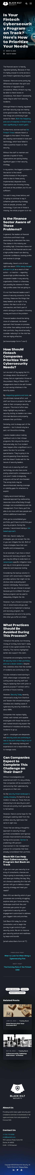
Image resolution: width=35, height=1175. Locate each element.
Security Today (16, 694)
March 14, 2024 (11, 51)
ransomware (8, 562)
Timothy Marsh (11, 53)
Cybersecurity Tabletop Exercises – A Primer (16, 1054)
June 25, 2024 (11, 1021)
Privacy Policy (23, 1167)
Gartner (23, 840)
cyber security (13, 989)
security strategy (17, 992)
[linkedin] (13, 1169)
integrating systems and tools (17, 395)
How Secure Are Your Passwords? (15, 1024)
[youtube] (21, 1169)
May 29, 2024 (11, 1051)
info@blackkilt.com (9, 1137)
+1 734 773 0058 (8, 1134)
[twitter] (17, 1169)
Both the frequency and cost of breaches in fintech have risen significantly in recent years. (17, 122)
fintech (25, 989)
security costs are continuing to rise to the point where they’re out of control (17, 740)
